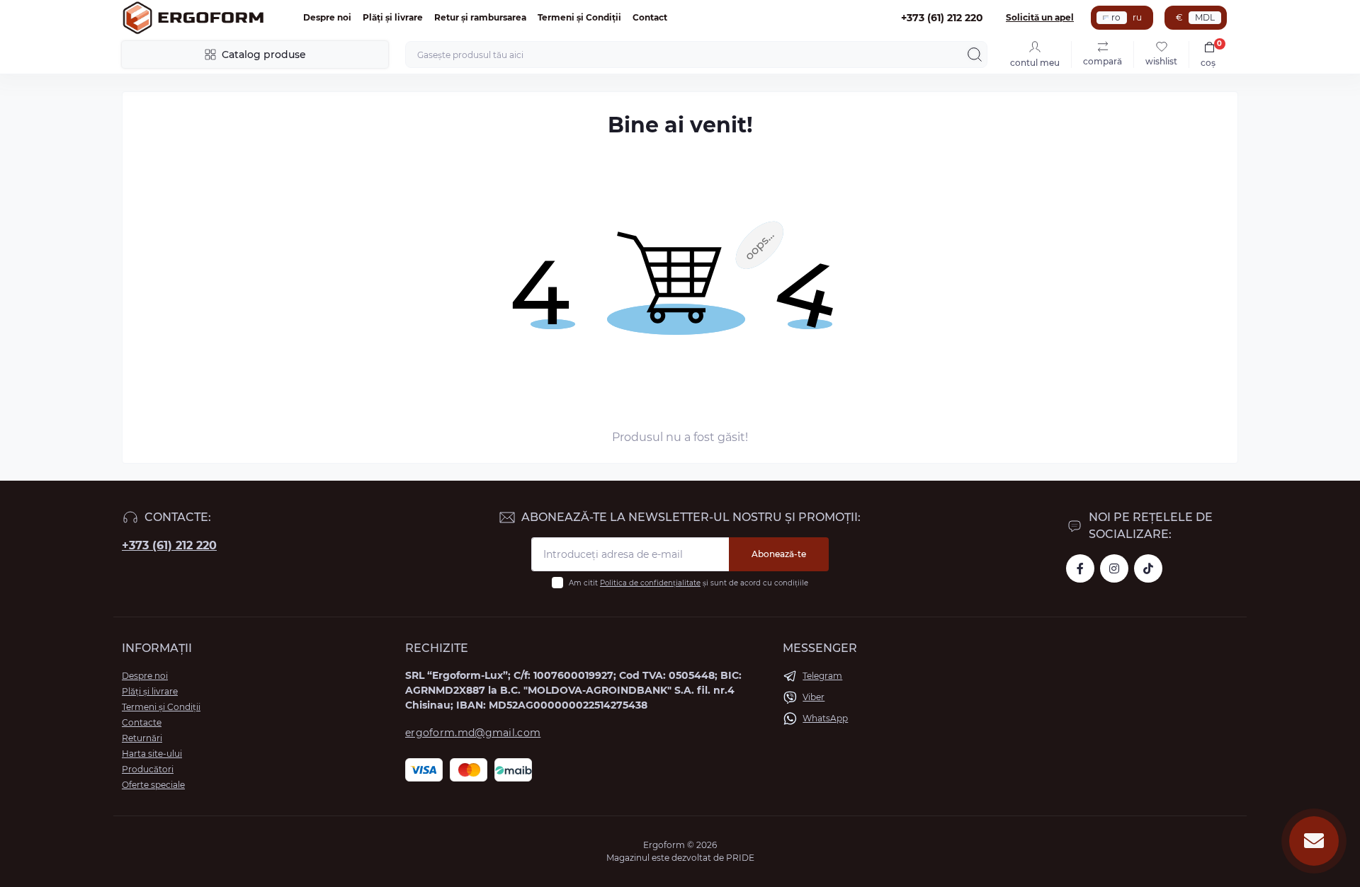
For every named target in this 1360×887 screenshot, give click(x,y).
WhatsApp (825, 718)
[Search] (974, 54)
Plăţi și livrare (393, 17)
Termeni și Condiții (579, 17)
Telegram (822, 675)
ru (1137, 17)
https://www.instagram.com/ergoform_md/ (1114, 568)
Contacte (142, 722)
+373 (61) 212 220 (169, 545)
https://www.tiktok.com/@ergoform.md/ (1148, 568)
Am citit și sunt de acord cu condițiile (688, 583)
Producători (148, 769)
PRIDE (740, 857)
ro (1116, 17)
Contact (650, 17)
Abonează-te (779, 554)
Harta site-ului (152, 753)
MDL (1205, 17)
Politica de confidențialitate (650, 583)
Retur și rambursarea (480, 17)
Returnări (142, 738)
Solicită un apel (1040, 17)
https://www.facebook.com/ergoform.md (1080, 568)
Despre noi (327, 17)
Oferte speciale (153, 784)
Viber (813, 697)
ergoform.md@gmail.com (472, 732)
